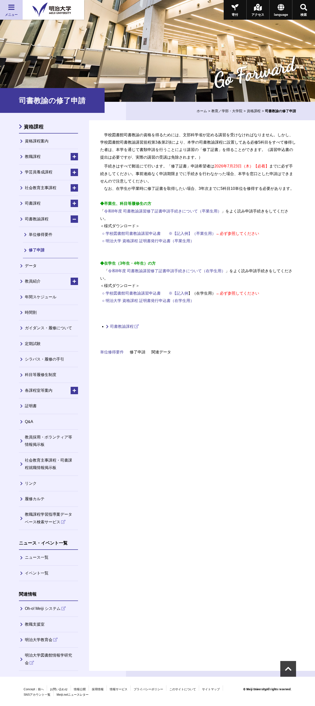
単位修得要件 (112, 352)
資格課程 (254, 111)
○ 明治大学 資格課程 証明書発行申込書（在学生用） (147, 301)
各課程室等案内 (38, 390)
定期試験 (33, 344)
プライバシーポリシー (148, 689)
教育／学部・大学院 (226, 111)
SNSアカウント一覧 (37, 694)
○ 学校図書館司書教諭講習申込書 (131, 233)
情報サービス (118, 689)
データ (31, 266)
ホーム (202, 111)
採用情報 (98, 689)
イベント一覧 (36, 573)
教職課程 (33, 156)
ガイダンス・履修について (48, 328)
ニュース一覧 (36, 557)
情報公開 (80, 689)
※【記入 (176, 293)
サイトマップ (211, 689)
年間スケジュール (40, 297)
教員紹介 (33, 281)
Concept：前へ (34, 689)
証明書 (31, 406)
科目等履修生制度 (40, 375)
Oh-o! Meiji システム (43, 608)
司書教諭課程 (122, 326)
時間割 (31, 312)
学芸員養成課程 (38, 172)
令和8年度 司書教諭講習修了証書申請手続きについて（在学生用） (166, 271)
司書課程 (33, 203)
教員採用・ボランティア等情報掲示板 (48, 441)
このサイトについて (182, 689)
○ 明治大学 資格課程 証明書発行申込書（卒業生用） (147, 241)
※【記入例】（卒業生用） (192, 233)
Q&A (29, 422)
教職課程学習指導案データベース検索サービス (48, 518)
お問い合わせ (59, 689)
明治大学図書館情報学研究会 (48, 659)
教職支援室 (35, 624)
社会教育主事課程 (40, 188)
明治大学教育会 (38, 640)
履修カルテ (35, 499)
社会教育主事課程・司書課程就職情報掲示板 (48, 464)
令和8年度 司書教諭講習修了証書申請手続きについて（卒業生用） (162, 211)
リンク (31, 483)
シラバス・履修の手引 (44, 359)
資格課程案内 (36, 141)
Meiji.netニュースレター (73, 694)
